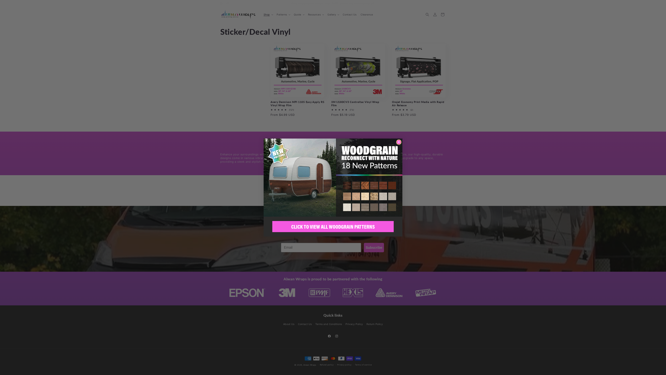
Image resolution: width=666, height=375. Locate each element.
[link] (333, 178)
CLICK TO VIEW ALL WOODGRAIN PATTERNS (333, 226)
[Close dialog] (399, 142)
